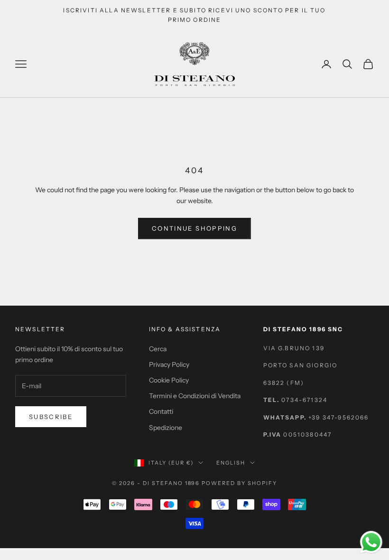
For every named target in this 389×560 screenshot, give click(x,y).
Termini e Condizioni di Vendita (195, 396)
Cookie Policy (169, 380)
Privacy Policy (169, 364)
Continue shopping (194, 228)
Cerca (158, 349)
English (230, 462)
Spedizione (165, 427)
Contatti (161, 411)
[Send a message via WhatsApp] (371, 542)
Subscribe (51, 416)
